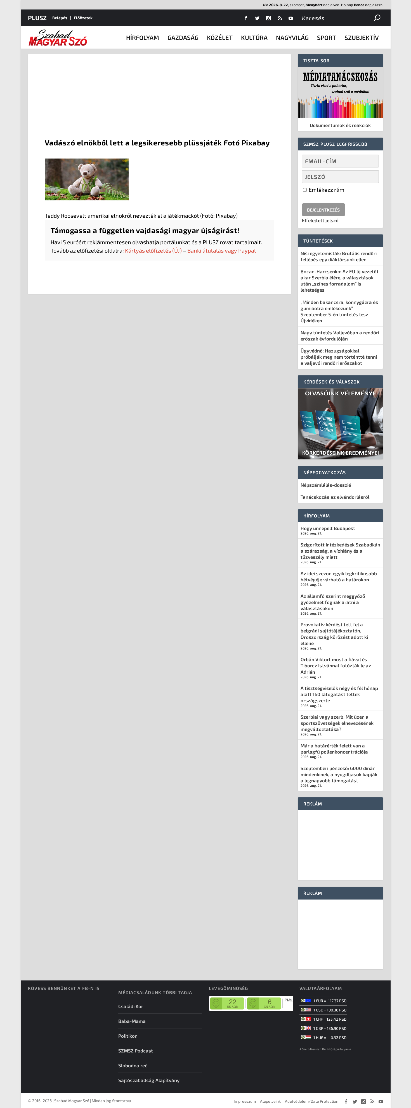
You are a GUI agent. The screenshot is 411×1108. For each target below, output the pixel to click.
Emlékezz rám (326, 189)
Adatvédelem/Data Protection (311, 1101)
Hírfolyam (142, 37)
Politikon (128, 1036)
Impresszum (245, 1101)
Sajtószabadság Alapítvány (148, 1080)
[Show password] (370, 176)
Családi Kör (130, 1006)
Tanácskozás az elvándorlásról (335, 497)
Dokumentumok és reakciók (340, 125)
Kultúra (254, 37)
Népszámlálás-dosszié (326, 485)
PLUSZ (37, 17)
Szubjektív (361, 37)
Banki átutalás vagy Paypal (221, 250)
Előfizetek (83, 17)
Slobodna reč (132, 1065)
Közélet (220, 37)
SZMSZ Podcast (135, 1050)
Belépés (59, 17)
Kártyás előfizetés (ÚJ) (153, 250)
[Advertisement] (159, 96)
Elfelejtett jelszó (320, 220)
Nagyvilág (292, 37)
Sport (326, 37)
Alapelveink (270, 1101)
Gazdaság (183, 37)
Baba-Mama (132, 1021)
